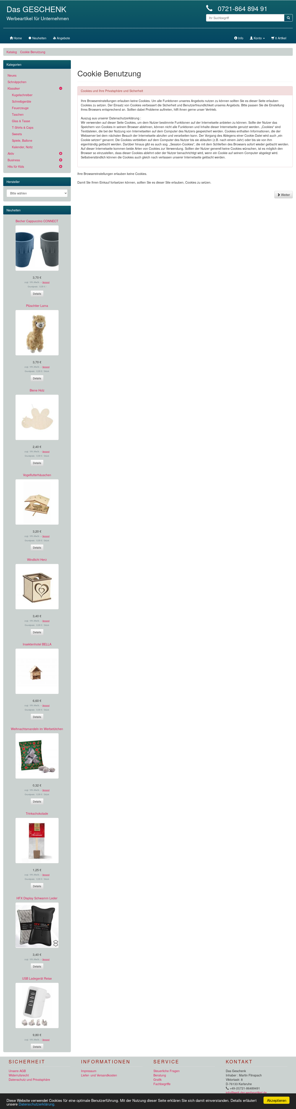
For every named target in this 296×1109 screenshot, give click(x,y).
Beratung (159, 1075)
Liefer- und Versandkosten (99, 1075)
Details (37, 293)
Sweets (17, 134)
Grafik (157, 1079)
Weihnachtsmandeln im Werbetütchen (37, 729)
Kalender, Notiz (22, 147)
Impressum (88, 1071)
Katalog (12, 52)
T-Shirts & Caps (22, 127)
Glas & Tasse (21, 121)
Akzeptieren (276, 1100)
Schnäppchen (17, 82)
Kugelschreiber (22, 95)
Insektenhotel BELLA (37, 644)
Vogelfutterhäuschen (37, 475)
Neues (12, 75)
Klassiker (14, 88)
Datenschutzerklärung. (37, 1104)
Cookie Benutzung (32, 52)
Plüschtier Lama (37, 305)
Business (14, 160)
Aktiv (11, 153)
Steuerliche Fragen (166, 1071)
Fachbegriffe (162, 1084)
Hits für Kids (16, 166)
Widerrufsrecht (19, 1075)
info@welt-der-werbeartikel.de (246, 1092)
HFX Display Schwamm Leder (36, 898)
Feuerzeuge (20, 108)
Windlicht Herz (37, 559)
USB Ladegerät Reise (37, 978)
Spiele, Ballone (22, 140)
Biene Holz (37, 390)
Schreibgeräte (21, 101)
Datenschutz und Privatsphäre (29, 1079)
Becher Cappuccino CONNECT (37, 221)
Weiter (285, 195)
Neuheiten (14, 210)
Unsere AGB (17, 1071)
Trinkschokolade (37, 813)
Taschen (18, 114)
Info (240, 38)
